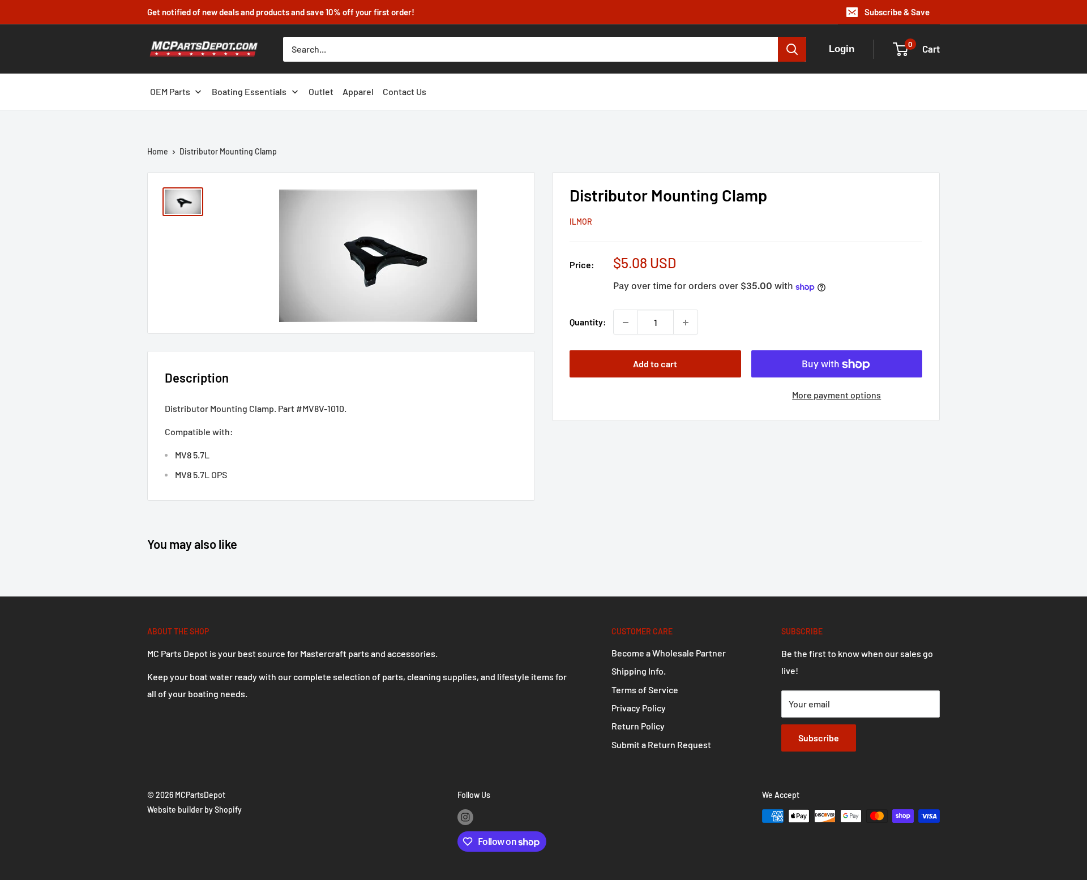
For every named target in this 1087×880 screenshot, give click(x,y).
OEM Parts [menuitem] (170, 91)
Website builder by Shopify (194, 809)
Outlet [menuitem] (321, 91)
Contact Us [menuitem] (404, 91)
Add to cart (655, 364)
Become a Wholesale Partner (668, 652)
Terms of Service (644, 689)
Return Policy (638, 725)
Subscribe (818, 737)
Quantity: (588, 322)
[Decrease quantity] (625, 322)
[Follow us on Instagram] (465, 817)
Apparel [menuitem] (358, 91)
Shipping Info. (638, 671)
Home (157, 151)
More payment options (836, 395)
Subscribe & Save (897, 12)
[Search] (792, 49)
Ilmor (581, 222)
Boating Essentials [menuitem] (249, 91)
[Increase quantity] (685, 322)
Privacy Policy (638, 707)
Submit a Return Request (661, 744)
